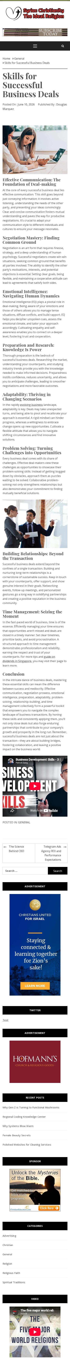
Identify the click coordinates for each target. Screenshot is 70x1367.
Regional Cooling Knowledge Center (24, 1116)
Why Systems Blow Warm (18, 1126)
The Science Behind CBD (16, 849)
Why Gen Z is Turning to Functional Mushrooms (31, 1107)
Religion (7, 1263)
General (24, 822)
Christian (8, 1245)
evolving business (31, 405)
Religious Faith (11, 1273)
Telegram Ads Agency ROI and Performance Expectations (51, 853)
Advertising (9, 1235)
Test (5, 1020)
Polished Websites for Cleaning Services (27, 1144)
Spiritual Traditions (14, 1282)
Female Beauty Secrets (17, 1135)
